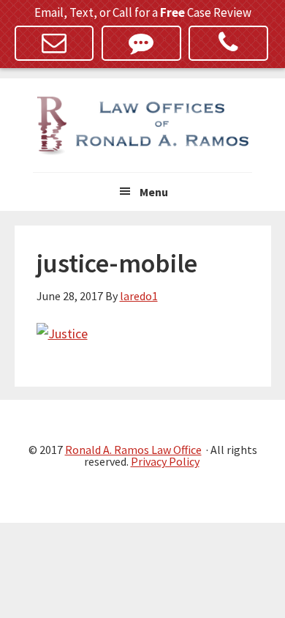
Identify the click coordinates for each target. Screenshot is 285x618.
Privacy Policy (165, 461)
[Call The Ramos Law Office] (228, 43)
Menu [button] (154, 192)
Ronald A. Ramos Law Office (133, 449)
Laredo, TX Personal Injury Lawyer (142, 126)
